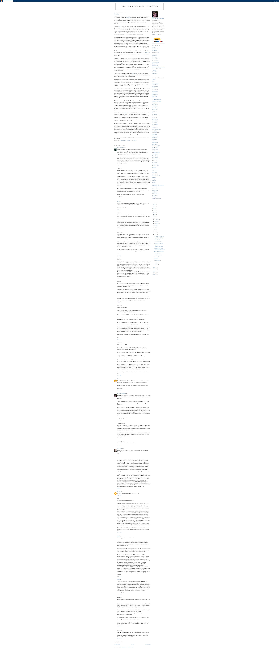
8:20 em (119, 390)
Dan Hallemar (154, 102)
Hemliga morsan (155, 127)
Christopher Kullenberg (156, 101)
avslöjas (119, 26)
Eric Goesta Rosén (121, 147)
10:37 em (119, 594)
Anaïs (153, 81)
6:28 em (119, 375)
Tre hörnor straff (155, 195)
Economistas (154, 111)
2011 (154, 216)
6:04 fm (119, 488)
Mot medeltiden (157, 239)
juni (155, 229)
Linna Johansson (155, 150)
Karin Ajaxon (154, 144)
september (157, 223)
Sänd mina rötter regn (156, 188)
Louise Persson (155, 154)
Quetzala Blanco (155, 184)
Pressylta (153, 182)
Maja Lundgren (155, 157)
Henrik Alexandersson (156, 129)
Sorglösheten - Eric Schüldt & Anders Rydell (158, 186)
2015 (154, 208)
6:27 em (119, 339)
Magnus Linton (155, 155)
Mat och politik (155, 162)
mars (156, 234)
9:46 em (119, 420)
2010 (154, 218)
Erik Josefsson (154, 114)
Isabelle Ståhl (154, 131)
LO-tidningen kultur (156, 152)
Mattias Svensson (155, 164)
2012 (154, 214)
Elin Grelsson (154, 50)
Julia (118, 201)
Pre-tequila (154, 179)
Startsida (132, 644)
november (157, 221)
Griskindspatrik (155, 121)
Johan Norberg (155, 136)
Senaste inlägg (117, 644)
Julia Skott (154, 140)
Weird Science (154, 73)
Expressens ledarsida (156, 116)
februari (156, 262)
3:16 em (119, 198)
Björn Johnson (155, 94)
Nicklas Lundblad (155, 62)
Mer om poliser (157, 256)
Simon (118, 378)
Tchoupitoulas (155, 192)
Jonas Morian (154, 137)
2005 (154, 274)
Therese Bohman (155, 71)
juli (155, 227)
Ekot (120, 31)
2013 (154, 212)
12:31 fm (119, 437)
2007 (154, 271)
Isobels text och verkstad (139, 6)
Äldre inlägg (147, 644)
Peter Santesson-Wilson (156, 175)
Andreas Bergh (155, 86)
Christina (119, 491)
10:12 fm (119, 638)
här (132, 73)
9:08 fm (119, 495)
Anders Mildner (155, 84)
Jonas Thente (154, 55)
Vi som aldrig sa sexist (156, 198)
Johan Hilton (154, 53)
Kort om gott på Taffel (156, 145)
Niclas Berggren (155, 63)
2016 (154, 206)
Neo (152, 169)
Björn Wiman (154, 96)
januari (156, 264)
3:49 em (119, 256)
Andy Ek (153, 88)
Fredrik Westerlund (155, 52)
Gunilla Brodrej (155, 124)
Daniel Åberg (154, 106)
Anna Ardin (119, 448)
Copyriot (153, 47)
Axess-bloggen (155, 91)
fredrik (118, 536)
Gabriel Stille (154, 117)
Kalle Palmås (154, 57)
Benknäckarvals (155, 92)
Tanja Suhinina (155, 190)
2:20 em (119, 576)
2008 (154, 269)
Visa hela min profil (157, 34)
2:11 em (119, 627)
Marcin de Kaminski (156, 159)
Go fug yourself (155, 119)
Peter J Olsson (154, 174)
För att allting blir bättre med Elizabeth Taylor (159, 237)
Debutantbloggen (155, 107)
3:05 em (119, 165)
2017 (154, 204)
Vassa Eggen (154, 197)
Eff (152, 112)
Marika (118, 579)
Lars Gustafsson (155, 147)
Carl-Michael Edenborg (156, 99)
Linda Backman (155, 149)
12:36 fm (119, 445)
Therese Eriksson (155, 193)
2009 (154, 267)
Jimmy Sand (154, 134)
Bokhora (153, 98)
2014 (154, 210)
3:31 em (119, 229)
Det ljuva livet (155, 109)
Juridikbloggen (155, 142)
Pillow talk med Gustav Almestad (158, 67)
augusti (156, 225)
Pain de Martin (155, 65)
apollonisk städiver (158, 254)
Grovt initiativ (155, 122)
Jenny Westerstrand (155, 132)
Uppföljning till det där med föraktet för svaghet (159, 249)
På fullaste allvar (157, 260)
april (156, 232)
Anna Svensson (155, 89)
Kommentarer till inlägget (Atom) (127, 647)
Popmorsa (154, 177)
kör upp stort (128, 17)
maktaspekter (126, 112)
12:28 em (119, 532)
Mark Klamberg (155, 160)
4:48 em (119, 278)
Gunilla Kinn (154, 126)
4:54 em (119, 302)
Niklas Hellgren (155, 170)
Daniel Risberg (155, 104)
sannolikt (146, 52)
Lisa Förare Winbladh (156, 58)
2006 (154, 272)
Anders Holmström (155, 83)
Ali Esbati (154, 79)
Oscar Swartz (154, 172)
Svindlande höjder (157, 241)
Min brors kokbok (155, 165)
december (157, 219)
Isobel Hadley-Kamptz (125, 140)
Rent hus (156, 258)
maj (155, 231)
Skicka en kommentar (118, 642)
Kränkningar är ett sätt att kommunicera (159, 252)
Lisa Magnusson (155, 60)
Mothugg (154, 167)
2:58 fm (119, 453)
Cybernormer (154, 49)
